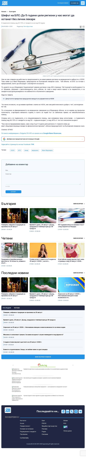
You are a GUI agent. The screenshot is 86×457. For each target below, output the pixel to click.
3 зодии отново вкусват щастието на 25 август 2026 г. (22, 342)
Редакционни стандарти (28, 431)
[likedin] (67, 411)
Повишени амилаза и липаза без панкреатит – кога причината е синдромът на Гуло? (45, 386)
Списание (45, 434)
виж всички (78, 203)
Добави (13, 191)
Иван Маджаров (47, 150)
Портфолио (23, 434)
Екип (43, 420)
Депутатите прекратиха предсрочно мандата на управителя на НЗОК (29, 99)
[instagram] (76, 411)
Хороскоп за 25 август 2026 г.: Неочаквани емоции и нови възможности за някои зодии (34, 327)
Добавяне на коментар (17, 164)
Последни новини (62, 3)
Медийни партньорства (49, 426)
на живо (74, 3)
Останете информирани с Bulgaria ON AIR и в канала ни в (31, 133)
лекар (26, 150)
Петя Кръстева (28, 26)
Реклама (44, 428)
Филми (65, 420)
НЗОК (12, 150)
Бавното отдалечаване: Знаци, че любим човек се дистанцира (25, 349)
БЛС (19, 150)
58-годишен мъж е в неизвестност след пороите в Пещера (71, 225)
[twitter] (72, 411)
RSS (64, 423)
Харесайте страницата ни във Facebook (17, 144)
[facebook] (63, 411)
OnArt (65, 427)
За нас (22, 423)
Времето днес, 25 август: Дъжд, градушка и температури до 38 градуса (29, 320)
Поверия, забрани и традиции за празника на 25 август (22, 312)
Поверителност (25, 426)
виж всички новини (43, 357)
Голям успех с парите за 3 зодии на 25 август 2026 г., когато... (43, 260)
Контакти (23, 420)
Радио (44, 431)
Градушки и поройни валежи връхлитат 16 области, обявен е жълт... (13, 261)
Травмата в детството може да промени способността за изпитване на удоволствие (46, 369)
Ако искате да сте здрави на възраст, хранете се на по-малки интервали (42, 378)
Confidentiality (24, 437)
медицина (35, 150)
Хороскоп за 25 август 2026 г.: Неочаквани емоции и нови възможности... (69, 295)
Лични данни (67, 430)
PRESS (44, 423)
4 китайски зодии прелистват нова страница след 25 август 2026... (71, 260)
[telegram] (80, 411)
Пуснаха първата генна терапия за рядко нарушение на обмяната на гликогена (44, 395)
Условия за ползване (26, 428)
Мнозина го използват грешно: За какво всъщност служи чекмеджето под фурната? (33, 334)
